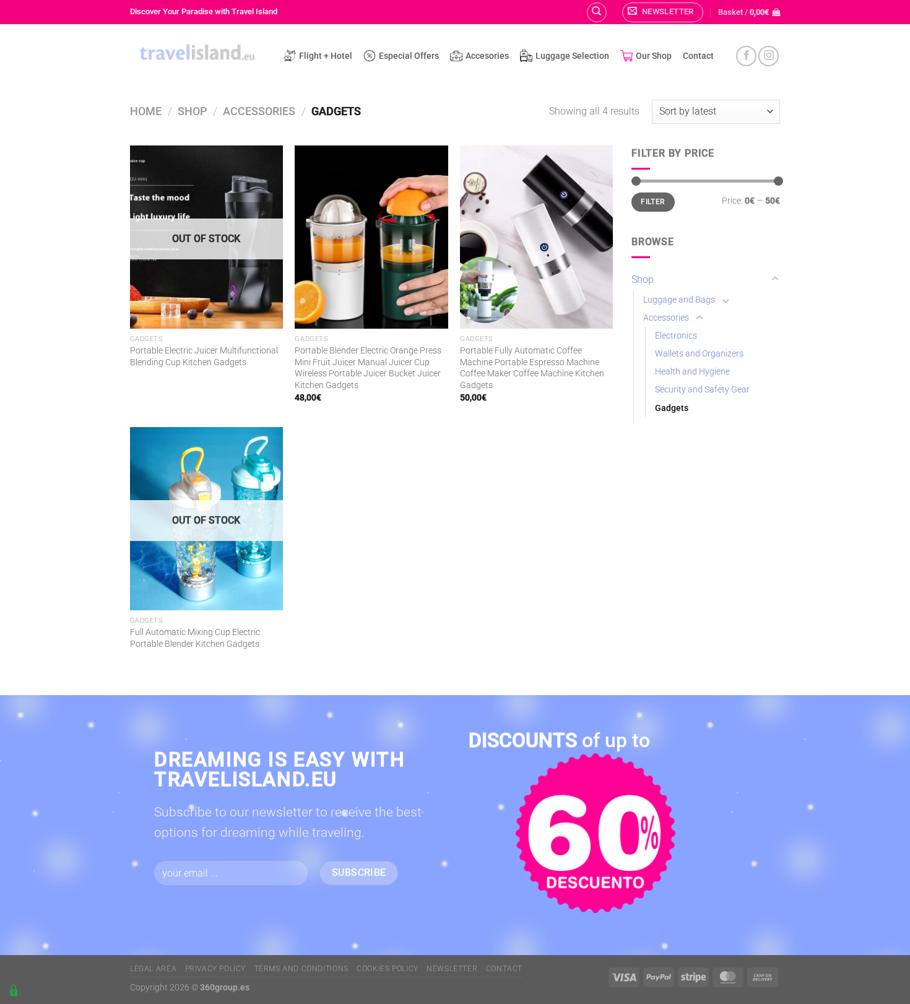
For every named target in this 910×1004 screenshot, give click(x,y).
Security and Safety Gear (702, 389)
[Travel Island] (197, 54)
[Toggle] (775, 279)
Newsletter (452, 968)
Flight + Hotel (325, 56)
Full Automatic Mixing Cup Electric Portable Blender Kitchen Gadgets (195, 638)
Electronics (676, 336)
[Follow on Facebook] (746, 56)
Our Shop (654, 56)
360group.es (224, 987)
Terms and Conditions (301, 968)
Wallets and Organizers (699, 353)
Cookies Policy (387, 968)
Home (146, 111)
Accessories (259, 111)
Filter (653, 201)
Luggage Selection (572, 56)
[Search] (597, 12)
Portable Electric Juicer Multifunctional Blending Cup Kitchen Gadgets (204, 356)
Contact (698, 56)
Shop (192, 111)
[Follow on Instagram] (768, 56)
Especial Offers (409, 56)
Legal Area (153, 968)
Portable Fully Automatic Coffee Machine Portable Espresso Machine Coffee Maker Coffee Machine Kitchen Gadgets (532, 368)
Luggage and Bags (679, 300)
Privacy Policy (215, 968)
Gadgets (671, 408)
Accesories (487, 56)
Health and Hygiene (692, 371)
